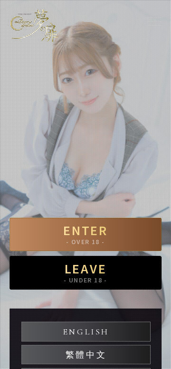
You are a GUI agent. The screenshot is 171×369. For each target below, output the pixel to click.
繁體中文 (86, 355)
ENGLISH (86, 331)
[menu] (154, 21)
